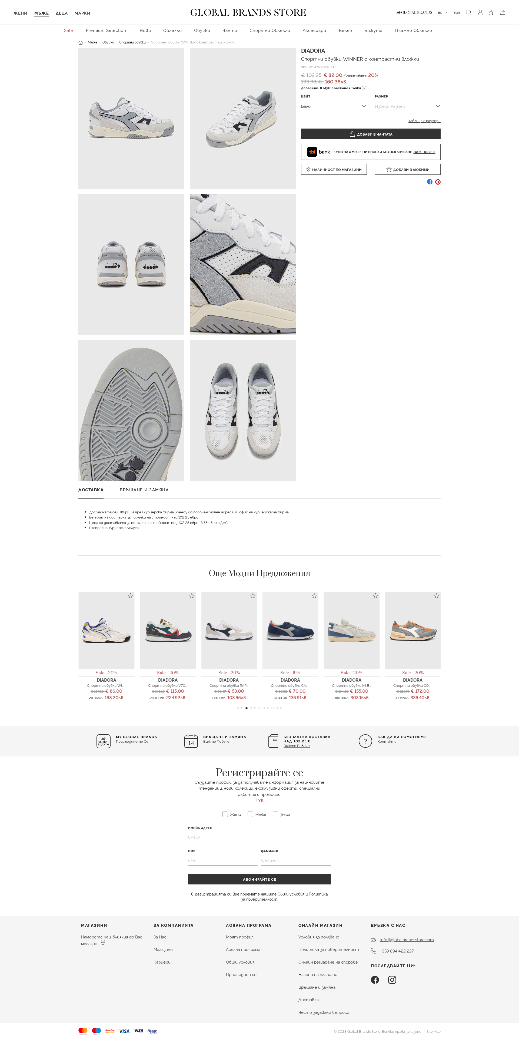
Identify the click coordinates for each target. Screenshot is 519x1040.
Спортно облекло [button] (270, 30)
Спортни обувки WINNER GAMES (115, 685)
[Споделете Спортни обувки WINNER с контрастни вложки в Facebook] (429, 184)
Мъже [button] (41, 13)
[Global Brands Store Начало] (248, 11)
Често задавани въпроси (323, 1012)
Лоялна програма (243, 949)
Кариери (162, 962)
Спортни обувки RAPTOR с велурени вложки (248, 685)
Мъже (92, 42)
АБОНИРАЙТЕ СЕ (259, 879)
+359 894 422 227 (397, 951)
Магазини (163, 949)
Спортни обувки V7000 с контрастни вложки (189, 685)
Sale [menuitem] (68, 30)
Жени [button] (20, 13)
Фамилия (269, 851)
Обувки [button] (202, 30)
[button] (238, 708)
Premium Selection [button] (106, 30)
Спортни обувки (132, 42)
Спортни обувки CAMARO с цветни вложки (309, 685)
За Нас (160, 937)
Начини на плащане (317, 974)
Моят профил (240, 937)
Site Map (434, 1031)
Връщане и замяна (316, 987)
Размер (381, 96)
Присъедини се (241, 974)
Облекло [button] (172, 30)
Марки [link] (82, 13)
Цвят (306, 96)
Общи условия (291, 893)
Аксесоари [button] (314, 30)
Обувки (108, 42)
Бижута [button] (373, 30)
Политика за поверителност (328, 949)
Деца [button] (62, 13)
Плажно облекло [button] (413, 30)
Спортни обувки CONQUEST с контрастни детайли (439, 685)
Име (191, 851)
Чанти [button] (229, 30)
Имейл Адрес (200, 828)
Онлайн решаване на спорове (328, 962)
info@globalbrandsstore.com (407, 939)
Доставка (308, 999)
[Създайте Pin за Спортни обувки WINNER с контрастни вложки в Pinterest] (438, 184)
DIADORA (313, 50)
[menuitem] (69, 30)
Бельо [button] (345, 30)
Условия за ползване (318, 937)
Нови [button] (145, 30)
